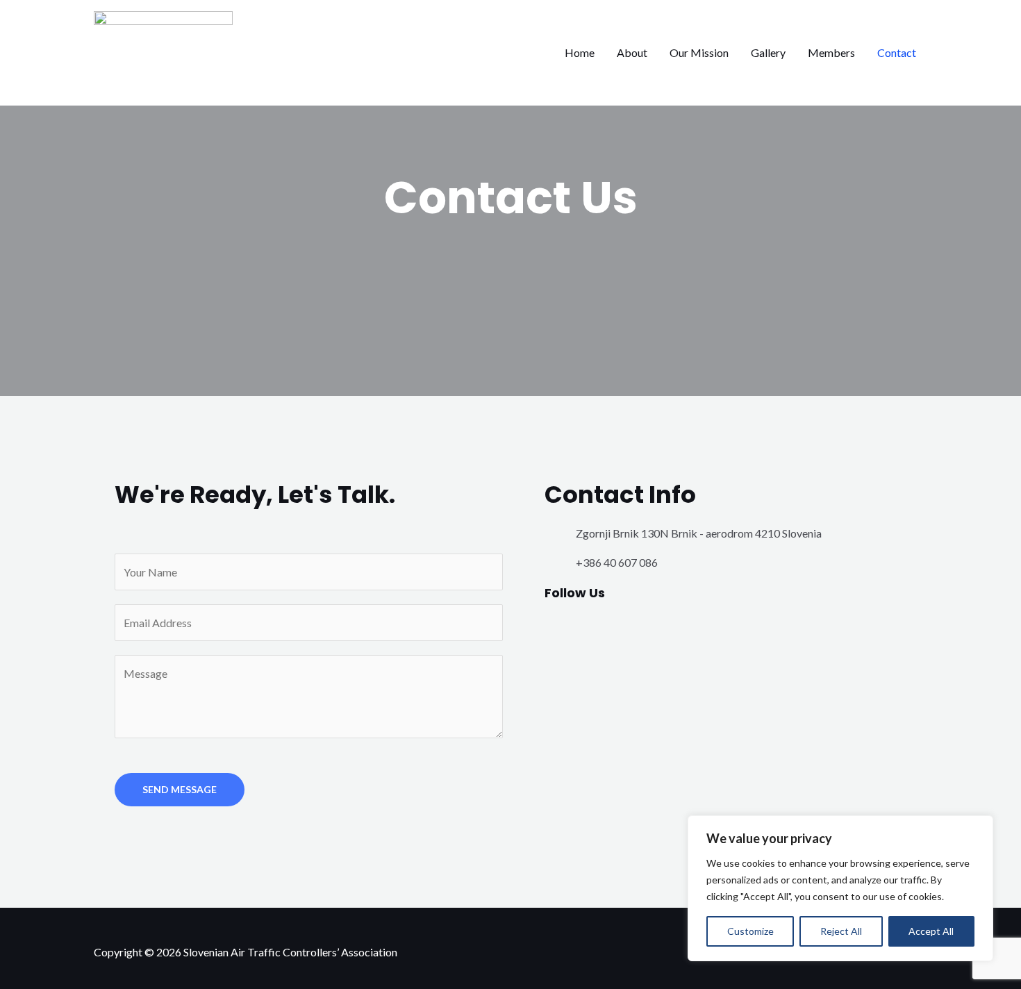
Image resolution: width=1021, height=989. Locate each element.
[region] (840, 888)
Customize (750, 931)
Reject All (841, 931)
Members (831, 52)
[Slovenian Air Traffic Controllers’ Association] (163, 51)
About (632, 52)
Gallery (768, 52)
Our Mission (699, 52)
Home (580, 52)
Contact (896, 52)
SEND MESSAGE (179, 789)
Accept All (931, 931)
